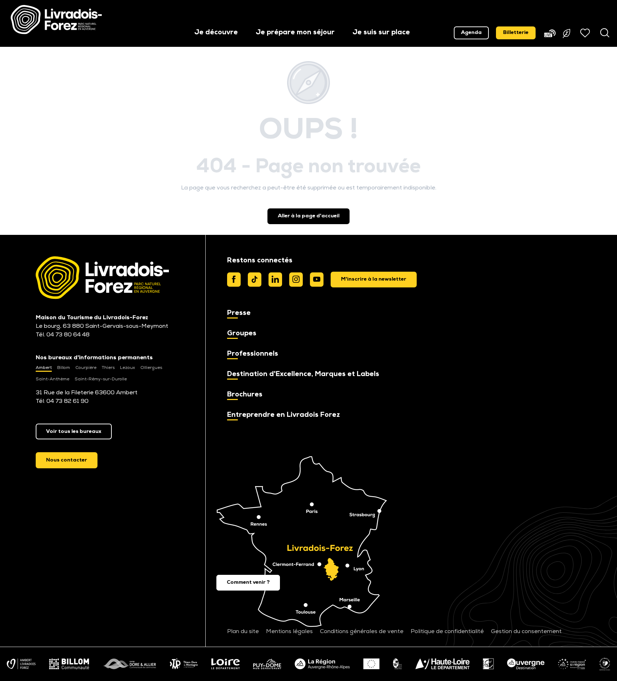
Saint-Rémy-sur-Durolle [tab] (101, 379)
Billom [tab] (63, 368)
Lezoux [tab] (127, 368)
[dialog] (374, 279)
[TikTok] (254, 279)
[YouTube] (316, 279)
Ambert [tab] (44, 368)
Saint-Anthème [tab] (52, 379)
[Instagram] (296, 279)
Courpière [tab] (85, 368)
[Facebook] (234, 279)
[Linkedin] (275, 279)
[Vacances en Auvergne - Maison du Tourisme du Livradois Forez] (56, 19)
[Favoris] (586, 33)
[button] (216, 33)
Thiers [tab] (108, 368)
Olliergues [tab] (151, 368)
